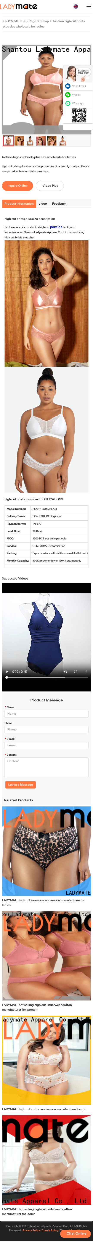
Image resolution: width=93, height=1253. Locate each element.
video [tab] (43, 203)
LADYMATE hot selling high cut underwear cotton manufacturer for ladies (37, 1212)
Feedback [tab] (59, 203)
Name (9, 707)
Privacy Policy (31, 1230)
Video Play (50, 185)
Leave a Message (20, 784)
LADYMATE (11, 21)
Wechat (76, 94)
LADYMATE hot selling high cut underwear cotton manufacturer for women (37, 1007)
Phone (8, 723)
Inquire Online (17, 185)
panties (56, 227)
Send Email (79, 86)
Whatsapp (78, 103)
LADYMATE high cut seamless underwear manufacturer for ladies (43, 903)
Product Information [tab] (19, 203)
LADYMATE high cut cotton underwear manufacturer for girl (44, 1109)
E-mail (9, 739)
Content (10, 755)
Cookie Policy (50, 1230)
